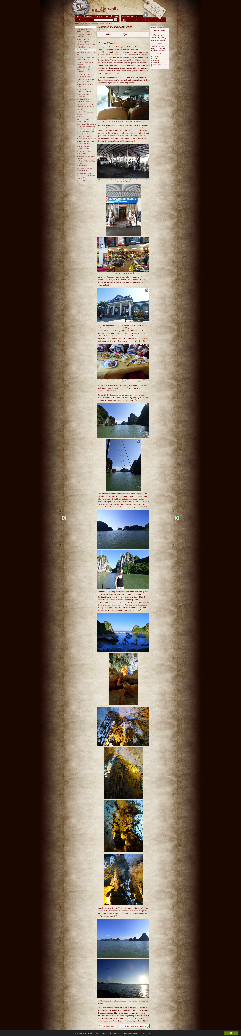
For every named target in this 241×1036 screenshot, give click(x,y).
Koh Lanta (80, 109)
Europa (99, 16)
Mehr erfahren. (146, 1033)
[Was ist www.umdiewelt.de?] (145, 14)
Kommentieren (130, 35)
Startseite (85, 23)
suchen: (86, 20)
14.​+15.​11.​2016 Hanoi (83, 47)
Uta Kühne (102, 29)
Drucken (112, 35)
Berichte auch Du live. (139, 20)
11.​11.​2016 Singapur (83, 39)
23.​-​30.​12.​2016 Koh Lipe (84, 102)
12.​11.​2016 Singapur (83, 42)
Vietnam (98, 23)
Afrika (116, 16)
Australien (89, 16)
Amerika (79, 16)
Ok (231, 1033)
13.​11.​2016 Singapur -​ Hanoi (86, 44)
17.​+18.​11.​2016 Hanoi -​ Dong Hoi (135, 1026)
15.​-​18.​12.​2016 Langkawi (84, 94)
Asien (107, 16)
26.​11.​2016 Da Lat (82, 72)
